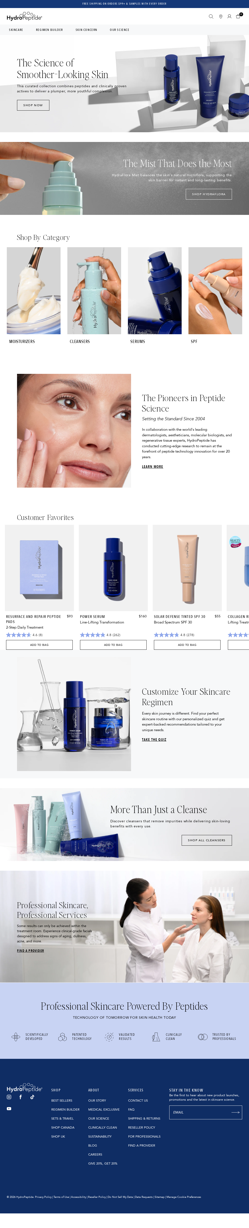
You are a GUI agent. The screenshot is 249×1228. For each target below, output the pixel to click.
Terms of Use (61, 1197)
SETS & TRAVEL (62, 1118)
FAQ (131, 1109)
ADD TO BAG (39, 645)
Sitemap (160, 1197)
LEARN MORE (152, 467)
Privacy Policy (43, 1197)
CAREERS (95, 1154)
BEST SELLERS (61, 1100)
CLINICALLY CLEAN (102, 1127)
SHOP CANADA (62, 1127)
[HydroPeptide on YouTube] (9, 1108)
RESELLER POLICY (141, 1127)
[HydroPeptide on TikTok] (32, 1097)
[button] (239, 16)
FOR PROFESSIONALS (144, 1136)
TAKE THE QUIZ (154, 739)
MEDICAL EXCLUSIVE (104, 1109)
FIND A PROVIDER (30, 951)
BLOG (92, 1145)
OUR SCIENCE (98, 1118)
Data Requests (144, 1197)
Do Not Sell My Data (120, 1197)
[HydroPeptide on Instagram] (9, 1097)
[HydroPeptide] (24, 16)
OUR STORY (97, 1100)
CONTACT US (138, 1100)
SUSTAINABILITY (100, 1136)
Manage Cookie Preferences (184, 1197)
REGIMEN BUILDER (65, 1109)
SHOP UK (58, 1136)
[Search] (211, 16)
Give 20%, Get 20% (102, 1163)
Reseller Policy (97, 1197)
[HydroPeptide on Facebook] (20, 1097)
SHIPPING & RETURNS (144, 1118)
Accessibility (78, 1197)
